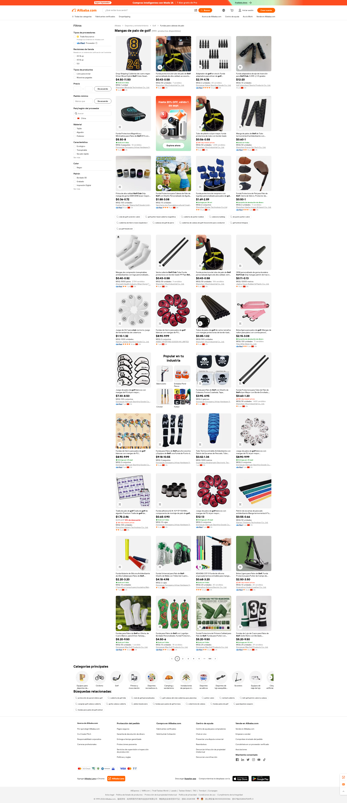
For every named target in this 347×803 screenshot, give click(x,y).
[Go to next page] (215, 658)
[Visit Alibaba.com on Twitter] (248, 759)
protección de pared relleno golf (90, 698)
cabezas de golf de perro (164, 223)
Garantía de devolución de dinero (131, 734)
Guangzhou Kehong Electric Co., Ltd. (211, 587)
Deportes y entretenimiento (136, 26)
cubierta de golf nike (118, 698)
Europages (212, 791)
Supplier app (190, 779)
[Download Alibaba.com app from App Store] (240, 778)
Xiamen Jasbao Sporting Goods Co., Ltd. (132, 342)
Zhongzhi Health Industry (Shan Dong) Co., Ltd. (133, 284)
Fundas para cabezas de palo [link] (172, 26)
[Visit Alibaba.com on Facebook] (237, 759)
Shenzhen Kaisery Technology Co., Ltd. (132, 527)
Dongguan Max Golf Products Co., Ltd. (132, 647)
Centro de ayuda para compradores (211, 729)
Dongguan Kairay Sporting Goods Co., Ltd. (213, 85)
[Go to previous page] (171, 658)
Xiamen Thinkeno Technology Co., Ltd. (252, 522)
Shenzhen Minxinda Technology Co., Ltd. (133, 87)
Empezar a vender (243, 734)
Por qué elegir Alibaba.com (88, 729)
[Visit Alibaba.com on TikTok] (264, 759)
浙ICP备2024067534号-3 (242, 799)
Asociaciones (241, 749)
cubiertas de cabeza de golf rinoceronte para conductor (203, 223)
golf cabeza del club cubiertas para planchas (179, 698)
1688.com (146, 791)
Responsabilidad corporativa (89, 739)
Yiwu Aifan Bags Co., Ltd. (246, 344)
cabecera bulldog (218, 217)
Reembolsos (201, 744)
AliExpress (135, 791)
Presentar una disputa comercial (209, 739)
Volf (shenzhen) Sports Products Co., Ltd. (253, 85)
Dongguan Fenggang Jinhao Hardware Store (133, 147)
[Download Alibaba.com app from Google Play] (260, 778)
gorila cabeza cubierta (117, 704)
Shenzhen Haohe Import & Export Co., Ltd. (253, 207)
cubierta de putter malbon (194, 217)
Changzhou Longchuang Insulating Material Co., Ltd (133, 587)
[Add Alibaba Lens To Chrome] (116, 778)
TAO (194, 791)
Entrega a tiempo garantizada (129, 739)
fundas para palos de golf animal (90, 710)
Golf (154, 26)
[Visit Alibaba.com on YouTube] (259, 759)
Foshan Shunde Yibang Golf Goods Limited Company (133, 205)
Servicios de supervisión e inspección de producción (133, 750)
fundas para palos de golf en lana (168, 704)
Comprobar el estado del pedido (249, 739)
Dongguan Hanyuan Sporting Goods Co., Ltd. (133, 401)
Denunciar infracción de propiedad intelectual (210, 750)
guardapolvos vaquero (244, 704)
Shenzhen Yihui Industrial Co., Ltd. (170, 85)
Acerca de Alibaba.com (87, 723)
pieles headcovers (141, 704)
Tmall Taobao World (160, 791)
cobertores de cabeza (196, 704)
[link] (343, 777)
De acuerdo (103, 89)
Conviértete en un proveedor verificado (252, 744)
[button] (195, 10)
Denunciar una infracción (206, 757)
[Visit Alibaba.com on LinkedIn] (242, 759)
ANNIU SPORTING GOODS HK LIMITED (172, 342)
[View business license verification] (198, 799)
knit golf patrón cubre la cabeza (254, 698)
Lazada (173, 791)
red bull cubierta (228, 698)
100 (209, 659)
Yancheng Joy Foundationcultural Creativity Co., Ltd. (173, 205)
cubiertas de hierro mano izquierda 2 (133, 223)
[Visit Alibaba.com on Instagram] (253, 759)
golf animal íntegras (240, 223)
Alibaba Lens (90, 779)
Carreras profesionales (87, 744)
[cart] (232, 11)
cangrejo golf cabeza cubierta (89, 704)
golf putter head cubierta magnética (162, 217)
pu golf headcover (126, 229)
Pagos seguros (123, 729)
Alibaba (118, 26)
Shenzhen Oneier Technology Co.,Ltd (211, 207)
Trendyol (202, 791)
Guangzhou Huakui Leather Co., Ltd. (251, 587)
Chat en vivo (201, 734)
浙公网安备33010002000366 (217, 799)
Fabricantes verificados (166, 729)
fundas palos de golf (220, 704)
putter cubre (209, 698)
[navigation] (92, 342)
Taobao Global (185, 791)
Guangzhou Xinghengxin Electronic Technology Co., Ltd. (213, 462)
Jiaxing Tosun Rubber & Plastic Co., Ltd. (252, 284)
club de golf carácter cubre (129, 217)
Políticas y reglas (124, 757)
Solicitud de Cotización (166, 734)
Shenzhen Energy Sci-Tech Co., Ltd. (251, 147)
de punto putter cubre (241, 217)
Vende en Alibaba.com (245, 729)
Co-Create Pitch (84, 734)
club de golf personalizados (144, 698)
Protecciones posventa (127, 744)
